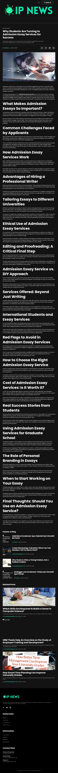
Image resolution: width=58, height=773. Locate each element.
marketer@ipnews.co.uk (10, 757)
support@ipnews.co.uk (9, 761)
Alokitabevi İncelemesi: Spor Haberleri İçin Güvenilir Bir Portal (33, 537)
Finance (5, 737)
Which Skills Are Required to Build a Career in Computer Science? (27, 610)
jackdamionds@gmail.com (18, 554)
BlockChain (6, 742)
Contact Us (48, 2)
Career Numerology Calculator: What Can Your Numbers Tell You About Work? (31, 549)
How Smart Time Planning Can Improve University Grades (24, 674)
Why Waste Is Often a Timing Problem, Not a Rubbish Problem (30, 561)
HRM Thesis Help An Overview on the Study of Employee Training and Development (27, 641)
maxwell (6, 48)
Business (5, 739)
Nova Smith (15, 542)
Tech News (6, 735)
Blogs (4, 718)
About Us (5, 720)
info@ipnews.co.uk (8, 753)
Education (6, 28)
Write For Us (6, 725)
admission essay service (26, 94)
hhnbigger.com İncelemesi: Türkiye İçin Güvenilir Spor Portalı (34, 573)
